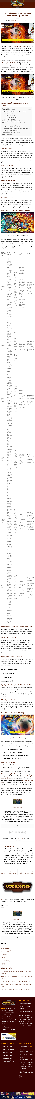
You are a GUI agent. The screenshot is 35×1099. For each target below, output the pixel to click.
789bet (25, 1019)
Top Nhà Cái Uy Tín (6, 961)
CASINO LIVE (17, 11)
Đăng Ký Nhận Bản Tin (12, 130)
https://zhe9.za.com (26, 1051)
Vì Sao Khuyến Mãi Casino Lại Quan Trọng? (14, 112)
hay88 (21, 1017)
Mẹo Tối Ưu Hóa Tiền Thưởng (11, 132)
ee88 (24, 1017)
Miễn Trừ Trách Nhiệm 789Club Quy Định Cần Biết (15, 989)
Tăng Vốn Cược (9, 113)
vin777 (20, 1021)
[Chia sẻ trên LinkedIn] (25, 832)
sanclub (29, 1017)
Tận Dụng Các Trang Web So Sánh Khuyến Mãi (18, 128)
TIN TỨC (3, 957)
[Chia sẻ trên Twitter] (16, 832)
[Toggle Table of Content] (28, 109)
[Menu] (2, 5)
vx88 (2, 899)
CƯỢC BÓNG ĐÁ (6, 951)
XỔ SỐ (3, 964)
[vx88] (17, 5)
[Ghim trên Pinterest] (22, 832)
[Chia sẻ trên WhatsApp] (10, 832)
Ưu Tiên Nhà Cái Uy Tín (12, 125)
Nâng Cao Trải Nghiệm (11, 117)
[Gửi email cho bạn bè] (19, 832)
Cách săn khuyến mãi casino (10, 774)
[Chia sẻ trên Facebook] (13, 832)
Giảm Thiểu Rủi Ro (10, 115)
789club (30, 1019)
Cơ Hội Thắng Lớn (10, 119)
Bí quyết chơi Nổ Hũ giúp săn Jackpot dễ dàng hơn (16, 981)
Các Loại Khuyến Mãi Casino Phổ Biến (13, 121)
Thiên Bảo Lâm (25, 20)
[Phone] (17, 826)
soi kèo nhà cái (29, 1025)
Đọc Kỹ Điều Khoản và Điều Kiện (14, 126)
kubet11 (25, 1021)
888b (20, 1019)
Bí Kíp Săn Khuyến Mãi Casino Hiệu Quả (14, 123)
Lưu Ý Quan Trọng (8, 134)
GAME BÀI (4, 954)
